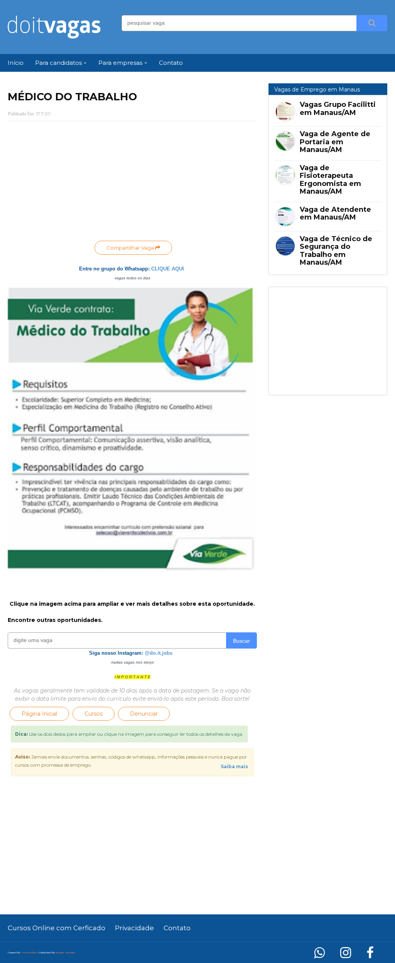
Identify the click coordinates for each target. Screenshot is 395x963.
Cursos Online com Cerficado (56, 928)
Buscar (241, 641)
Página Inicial (39, 713)
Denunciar (144, 713)
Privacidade (134, 928)
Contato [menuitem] (171, 62)
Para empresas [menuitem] (120, 62)
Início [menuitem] (16, 62)
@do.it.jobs (158, 653)
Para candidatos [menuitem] (58, 62)
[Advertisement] (132, 183)
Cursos (93, 713)
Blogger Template (65, 952)
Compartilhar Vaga (130, 248)
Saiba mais (234, 766)
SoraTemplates (29, 952)
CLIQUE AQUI (167, 269)
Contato (177, 928)
